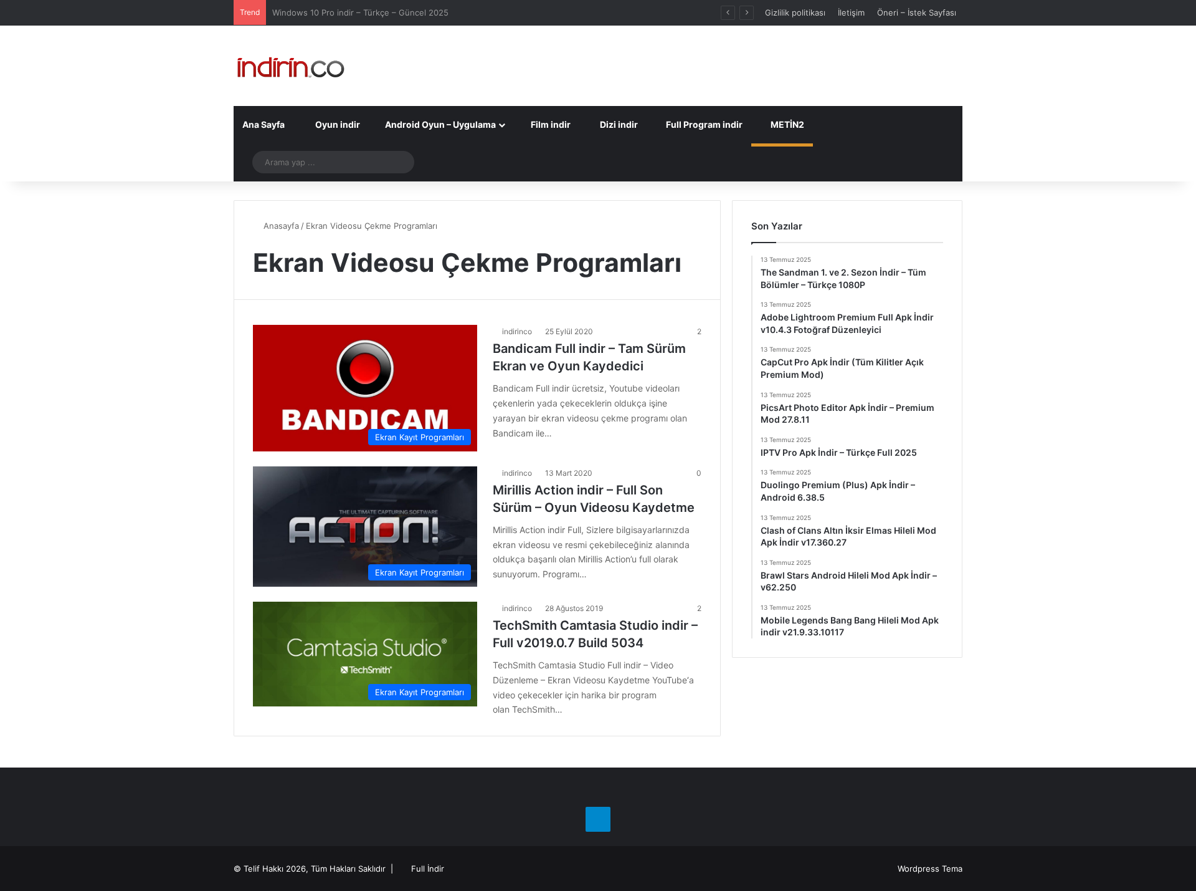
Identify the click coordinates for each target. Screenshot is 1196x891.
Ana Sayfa (263, 124)
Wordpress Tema (930, 869)
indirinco (517, 331)
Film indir (550, 124)
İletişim (851, 12)
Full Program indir (703, 124)
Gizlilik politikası (795, 12)
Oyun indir (336, 124)
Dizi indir (618, 124)
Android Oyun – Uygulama (439, 124)
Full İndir (427, 869)
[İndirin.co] (291, 66)
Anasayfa (280, 226)
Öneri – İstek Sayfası (916, 12)
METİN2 (786, 124)
